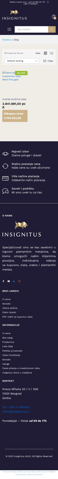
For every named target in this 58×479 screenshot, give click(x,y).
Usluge (5, 364)
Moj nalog (7, 337)
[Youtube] (8, 281)
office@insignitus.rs (15, 411)
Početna (6, 39)
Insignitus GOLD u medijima (17, 372)
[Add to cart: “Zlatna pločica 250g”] (7, 94)
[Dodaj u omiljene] (21, 94)
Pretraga (52, 29)
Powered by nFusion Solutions (29, 474)
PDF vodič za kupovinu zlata (17, 317)
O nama (6, 299)
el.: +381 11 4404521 (17, 407)
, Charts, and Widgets (45, 472)
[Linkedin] (14, 281)
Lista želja (7, 346)
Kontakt (6, 303)
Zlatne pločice (9, 308)
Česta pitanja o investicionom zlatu (21, 368)
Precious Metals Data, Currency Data (19, 472)
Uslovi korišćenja (11, 355)
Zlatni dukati (9, 312)
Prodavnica (8, 342)
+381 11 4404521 (31, 4)
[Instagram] (19, 281)
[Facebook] (3, 281)
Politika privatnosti (12, 351)
